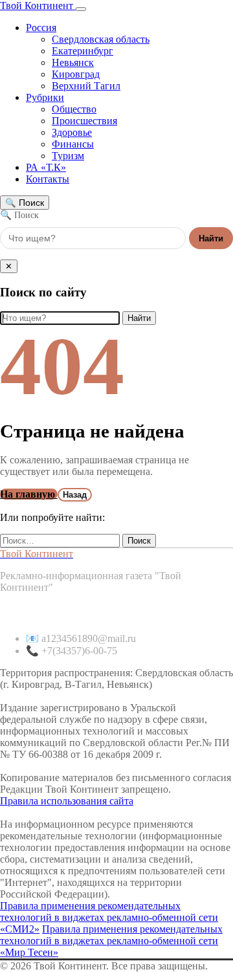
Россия (41, 27)
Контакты (47, 178)
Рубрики (45, 97)
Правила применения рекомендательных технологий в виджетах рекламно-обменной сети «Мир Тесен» (111, 940)
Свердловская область (101, 39)
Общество (74, 109)
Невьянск (73, 62)
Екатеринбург (82, 50)
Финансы (73, 143)
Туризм (68, 155)
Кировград (76, 74)
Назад (75, 495)
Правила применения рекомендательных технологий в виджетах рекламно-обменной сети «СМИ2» (109, 917)
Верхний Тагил (86, 85)
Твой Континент (38, 5)
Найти (211, 238)
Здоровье (72, 132)
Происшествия (84, 120)
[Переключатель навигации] (81, 9)
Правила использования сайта (66, 800)
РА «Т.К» (46, 167)
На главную (29, 494)
